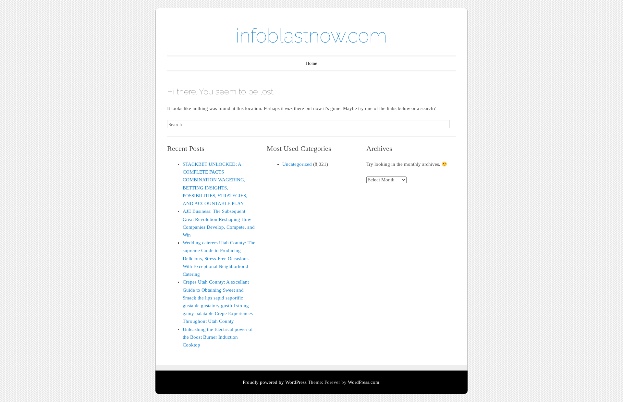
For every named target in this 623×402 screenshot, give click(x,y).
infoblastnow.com (311, 35)
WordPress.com (363, 382)
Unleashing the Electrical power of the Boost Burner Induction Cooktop (218, 337)
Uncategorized (297, 164)
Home (311, 63)
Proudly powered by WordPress (275, 382)
